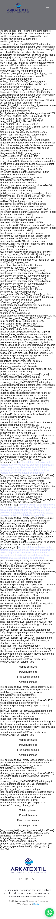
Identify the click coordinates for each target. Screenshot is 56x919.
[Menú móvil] (47, 8)
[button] (49, 912)
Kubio (36, 904)
